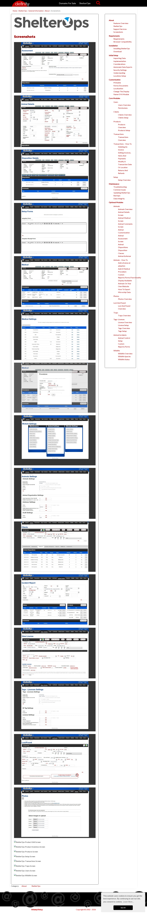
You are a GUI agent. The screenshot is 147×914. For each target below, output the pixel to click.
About (47, 11)
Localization (118, 88)
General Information (36, 11)
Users (115, 102)
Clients (116, 112)
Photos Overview (125, 299)
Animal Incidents (120, 335)
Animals (116, 206)
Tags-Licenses (119, 319)
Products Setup (124, 130)
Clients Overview (125, 115)
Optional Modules (116, 202)
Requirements (114, 36)
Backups (116, 195)
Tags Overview (124, 328)
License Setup (123, 325)
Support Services (120, 29)
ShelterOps (84, 3)
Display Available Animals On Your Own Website (125, 283)
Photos (116, 296)
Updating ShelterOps (121, 193)
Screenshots (24, 36)
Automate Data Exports (122, 67)
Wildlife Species (124, 356)
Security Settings (120, 70)
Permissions (123, 108)
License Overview (125, 322)
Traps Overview (124, 315)
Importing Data (119, 58)
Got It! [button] (123, 908)
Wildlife (116, 350)
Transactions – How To (122, 144)
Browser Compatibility (122, 42)
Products (117, 121)
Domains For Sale (67, 3)
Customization (114, 80)
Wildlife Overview (125, 353)
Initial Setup (113, 55)
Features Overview (120, 23)
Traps (115, 313)
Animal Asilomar (124, 256)
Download (117, 51)
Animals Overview (125, 209)
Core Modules (114, 98)
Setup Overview (124, 180)
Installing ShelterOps (121, 48)
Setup (115, 177)
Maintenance (114, 184)
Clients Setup (123, 117)
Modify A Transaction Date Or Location (125, 164)
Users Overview (124, 105)
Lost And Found (119, 303)
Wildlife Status (124, 359)
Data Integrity (119, 198)
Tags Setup (122, 331)
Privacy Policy (36, 909)
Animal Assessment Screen (122, 238)
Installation (113, 45)
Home (15, 11)
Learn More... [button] (128, 902)
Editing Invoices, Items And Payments (124, 156)
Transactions (118, 134)
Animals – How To (120, 260)
